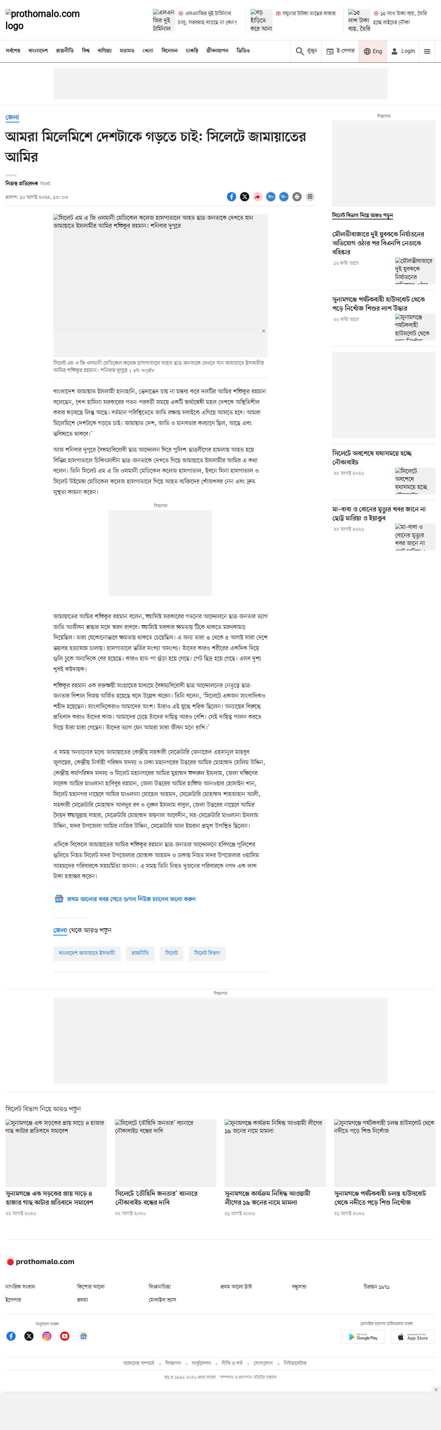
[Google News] (83, 1337)
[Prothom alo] (52, 20)
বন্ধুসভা (299, 1287)
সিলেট (171, 953)
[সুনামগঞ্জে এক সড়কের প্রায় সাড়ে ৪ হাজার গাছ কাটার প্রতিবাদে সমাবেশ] (56, 1153)
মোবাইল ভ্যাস (162, 1300)
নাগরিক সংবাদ (20, 1287)
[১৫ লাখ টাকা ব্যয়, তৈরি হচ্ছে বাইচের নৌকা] (359, 20)
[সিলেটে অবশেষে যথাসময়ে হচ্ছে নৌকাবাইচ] (415, 481)
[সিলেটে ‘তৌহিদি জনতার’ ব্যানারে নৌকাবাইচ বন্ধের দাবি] (165, 1153)
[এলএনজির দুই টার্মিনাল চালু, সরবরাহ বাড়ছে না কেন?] (164, 20)
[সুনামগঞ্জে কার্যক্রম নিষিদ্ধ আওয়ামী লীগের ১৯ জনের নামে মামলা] (275, 1153)
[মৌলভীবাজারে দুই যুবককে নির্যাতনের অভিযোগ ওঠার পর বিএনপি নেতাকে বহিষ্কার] (415, 270)
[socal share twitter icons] (245, 200)
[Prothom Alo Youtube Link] (68, 1337)
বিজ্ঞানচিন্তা (160, 1287)
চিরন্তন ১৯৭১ (376, 1287)
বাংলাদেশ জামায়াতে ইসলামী (87, 953)
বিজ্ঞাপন (173, 1363)
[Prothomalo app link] (363, 1338)
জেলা (12, 118)
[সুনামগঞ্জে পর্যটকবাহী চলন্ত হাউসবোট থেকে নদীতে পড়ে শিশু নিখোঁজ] (384, 1153)
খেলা (148, 51)
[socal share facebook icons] (232, 200)
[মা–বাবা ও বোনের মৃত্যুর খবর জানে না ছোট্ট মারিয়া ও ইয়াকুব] (415, 536)
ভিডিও (243, 51)
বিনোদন (170, 51)
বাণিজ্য (105, 51)
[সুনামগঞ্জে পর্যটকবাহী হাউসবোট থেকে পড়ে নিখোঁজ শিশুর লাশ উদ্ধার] (415, 327)
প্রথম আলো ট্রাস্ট (236, 1287)
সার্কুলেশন (201, 1363)
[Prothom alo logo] (40, 1264)
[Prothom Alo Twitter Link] (32, 1337)
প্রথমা (82, 1300)
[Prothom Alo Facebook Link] (14, 1337)
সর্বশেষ (13, 51)
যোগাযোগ (263, 1363)
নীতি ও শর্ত (232, 1363)
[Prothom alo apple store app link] (412, 1338)
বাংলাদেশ (38, 51)
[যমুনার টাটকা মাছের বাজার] (261, 20)
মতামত (127, 51)
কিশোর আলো (91, 1287)
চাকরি (192, 51)
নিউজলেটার (295, 1363)
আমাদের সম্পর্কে (138, 1363)
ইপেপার (13, 1300)
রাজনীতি (65, 51)
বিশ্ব (86, 51)
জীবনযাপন (217, 51)
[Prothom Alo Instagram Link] (50, 1337)
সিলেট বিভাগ (207, 953)
